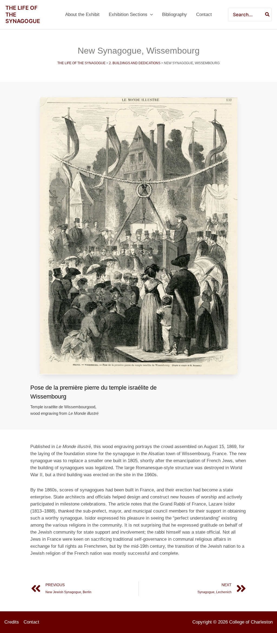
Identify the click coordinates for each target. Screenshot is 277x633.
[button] (150, 14)
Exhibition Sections (128, 14)
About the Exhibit (82, 14)
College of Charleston (251, 622)
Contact (204, 14)
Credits (11, 622)
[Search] (267, 14)
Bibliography (174, 14)
